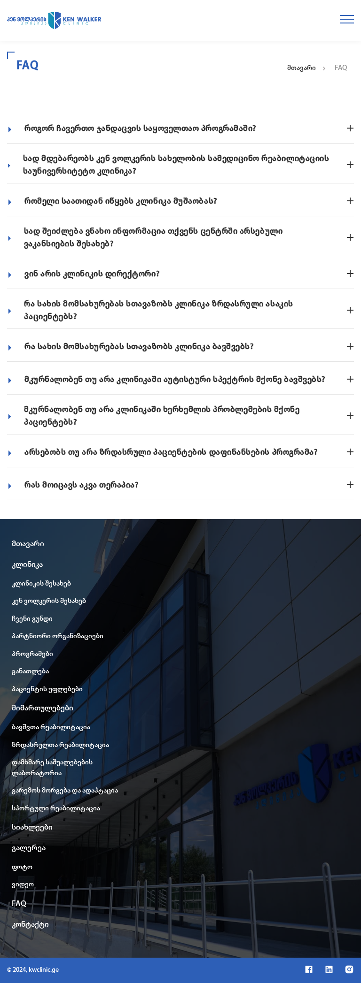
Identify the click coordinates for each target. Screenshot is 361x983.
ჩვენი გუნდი (32, 619)
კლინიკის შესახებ (41, 583)
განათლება (30, 671)
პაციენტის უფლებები (47, 689)
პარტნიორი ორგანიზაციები (57, 636)
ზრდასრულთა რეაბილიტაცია (60, 745)
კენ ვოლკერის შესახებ (49, 601)
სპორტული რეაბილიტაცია (56, 808)
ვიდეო (23, 884)
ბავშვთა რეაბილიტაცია (51, 727)
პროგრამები (32, 654)
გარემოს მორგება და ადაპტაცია (65, 790)
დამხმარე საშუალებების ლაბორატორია (52, 768)
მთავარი (301, 68)
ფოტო (22, 867)
